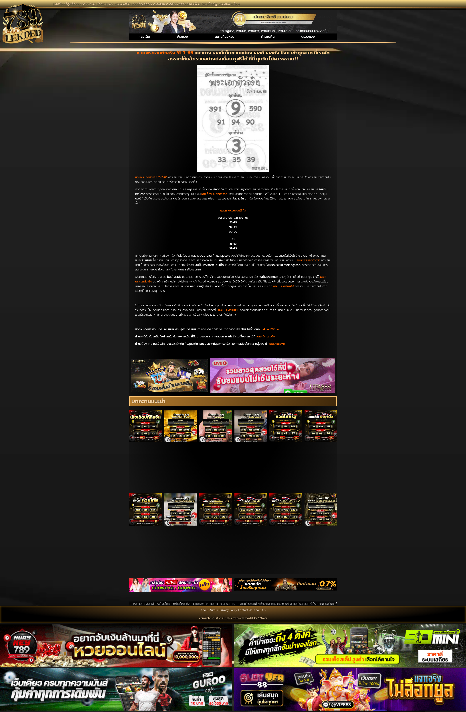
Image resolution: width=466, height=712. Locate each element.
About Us (260, 610)
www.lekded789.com (255, 618)
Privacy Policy (228, 610)
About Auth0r (209, 610)
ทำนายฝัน (268, 36)
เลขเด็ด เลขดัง (266, 336)
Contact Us (245, 610)
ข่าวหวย (182, 36)
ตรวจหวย (308, 36)
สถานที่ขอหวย (224, 36)
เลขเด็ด (144, 36)
